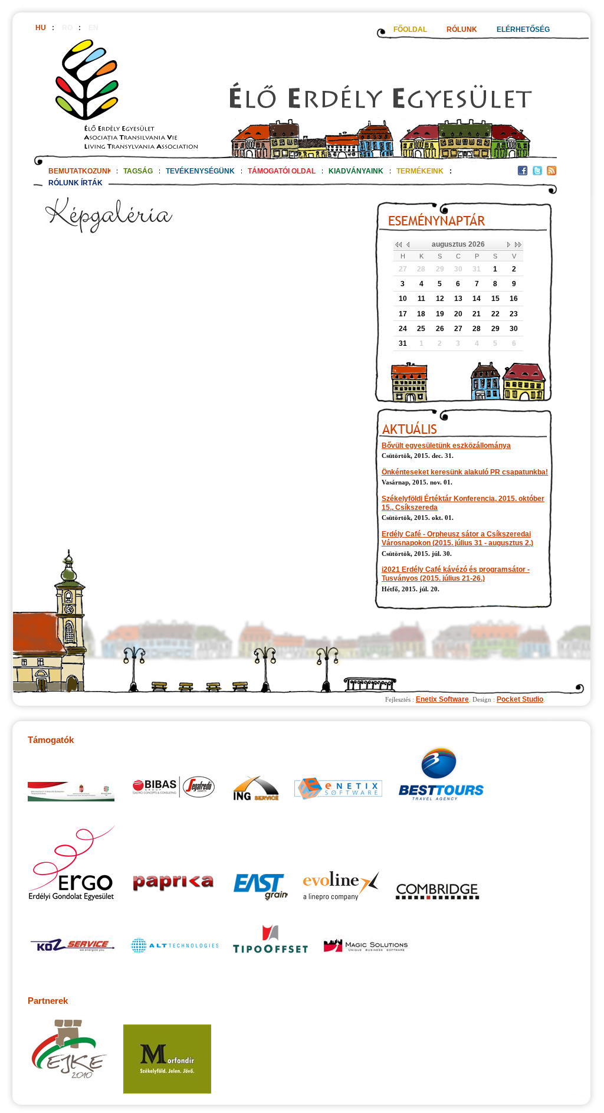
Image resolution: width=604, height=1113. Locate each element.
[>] (509, 245)
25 (421, 329)
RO (67, 28)
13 (458, 298)
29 (440, 269)
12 (440, 298)
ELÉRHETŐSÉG (523, 29)
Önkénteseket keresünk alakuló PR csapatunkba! (465, 472)
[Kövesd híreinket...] (551, 173)
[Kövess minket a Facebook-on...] (522, 173)
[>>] (518, 245)
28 (421, 269)
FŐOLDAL (410, 29)
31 (476, 269)
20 (458, 314)
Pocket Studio (520, 699)
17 (403, 314)
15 (495, 298)
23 (514, 314)
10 (403, 298)
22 (495, 314)
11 (421, 298)
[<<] (398, 245)
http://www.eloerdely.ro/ (295, 99)
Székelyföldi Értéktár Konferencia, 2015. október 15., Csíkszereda (463, 503)
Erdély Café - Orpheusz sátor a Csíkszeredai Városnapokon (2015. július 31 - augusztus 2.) (457, 538)
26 (440, 329)
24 (403, 329)
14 (476, 298)
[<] (407, 245)
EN (93, 28)
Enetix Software (442, 699)
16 (514, 298)
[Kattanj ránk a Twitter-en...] (537, 173)
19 (440, 314)
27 (403, 269)
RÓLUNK (462, 29)
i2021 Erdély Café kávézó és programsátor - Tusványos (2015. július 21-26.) (456, 573)
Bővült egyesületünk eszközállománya (446, 445)
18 (421, 314)
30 (458, 269)
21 (476, 314)
